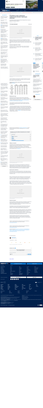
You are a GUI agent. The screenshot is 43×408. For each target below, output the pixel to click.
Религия (28, 273)
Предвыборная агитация (4, 273)
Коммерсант (18, 148)
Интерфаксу (19, 110)
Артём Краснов (14, 237)
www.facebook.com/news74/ (13, 222)
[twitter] (16, 279)
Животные (11, 273)
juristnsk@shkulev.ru (16, 300)
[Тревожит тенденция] (10, 136)
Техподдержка (2, 272)
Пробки (21, 10)
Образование (20, 274)
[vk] (12, 279)
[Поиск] (39, 11)
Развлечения (28, 272)
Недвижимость (21, 273)
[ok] (14, 279)
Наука (20, 272)
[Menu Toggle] (1, 11)
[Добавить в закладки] (29, 24)
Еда (10, 272)
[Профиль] (42, 11)
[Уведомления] (40, 11)
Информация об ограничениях (25, 296)
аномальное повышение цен (23, 127)
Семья (27, 274)
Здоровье (11, 274)
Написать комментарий (14, 24)
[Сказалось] (10, 138)
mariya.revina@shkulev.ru (3, 303)
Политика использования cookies (25, 297)
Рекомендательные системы (24, 298)
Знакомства (37, 94)
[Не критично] (10, 134)
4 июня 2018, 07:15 (11, 22)
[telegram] (11, 279)
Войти (11, 254)
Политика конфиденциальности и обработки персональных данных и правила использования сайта (31, 299)
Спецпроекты (36, 272)
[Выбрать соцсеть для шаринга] (31, 24)
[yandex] (18, 279)
